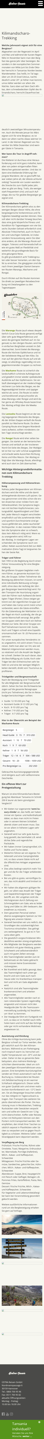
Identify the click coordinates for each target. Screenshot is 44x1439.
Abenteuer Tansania (17, 4)
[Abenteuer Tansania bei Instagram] (11, 1414)
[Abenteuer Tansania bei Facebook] (3, 1414)
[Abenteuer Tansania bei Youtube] (7, 1414)
